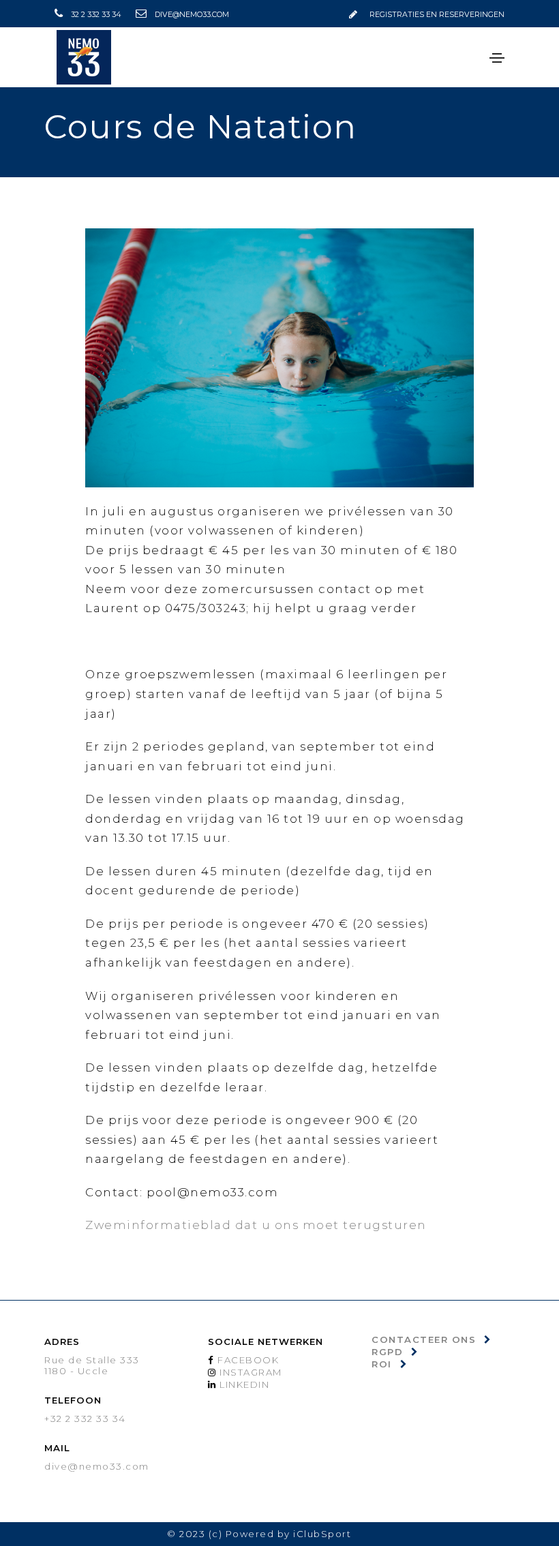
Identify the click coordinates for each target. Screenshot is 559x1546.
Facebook (247, 1359)
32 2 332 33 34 (96, 14)
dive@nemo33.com (192, 14)
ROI (382, 1364)
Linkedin (243, 1384)
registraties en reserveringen (436, 14)
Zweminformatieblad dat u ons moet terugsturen (256, 1225)
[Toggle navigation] (496, 58)
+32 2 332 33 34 (85, 1418)
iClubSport (322, 1533)
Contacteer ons (424, 1339)
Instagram (250, 1372)
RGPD (387, 1351)
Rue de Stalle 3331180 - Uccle (92, 1365)
